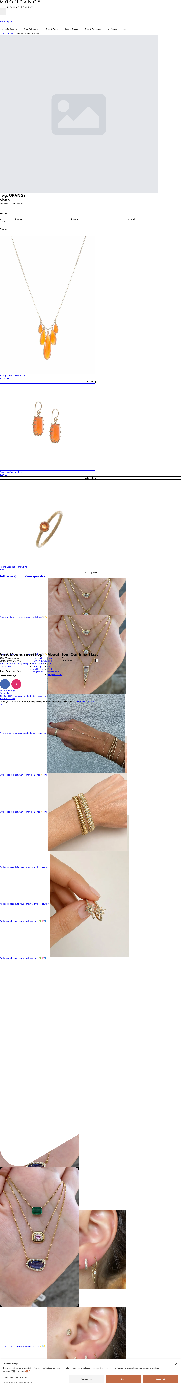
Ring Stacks (38, 671)
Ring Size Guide (55, 674)
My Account (112, 29)
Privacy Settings (7, 690)
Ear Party (37, 666)
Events (51, 663)
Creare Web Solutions (84, 701)
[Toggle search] (3, 11)
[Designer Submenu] (123, 219)
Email (65, 658)
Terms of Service (7, 698)
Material (131, 219)
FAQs (124, 29)
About (50, 658)
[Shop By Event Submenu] (60, 29)
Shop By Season (71, 29)
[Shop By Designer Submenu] (41, 29)
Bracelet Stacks (40, 663)
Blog (50, 660)
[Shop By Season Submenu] (80, 29)
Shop (10, 33)
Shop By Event (52, 29)
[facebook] (5, 684)
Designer (75, 219)
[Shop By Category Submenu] (19, 29)
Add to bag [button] (90, 381)
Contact (51, 669)
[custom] (28, 684)
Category (18, 219)
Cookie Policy (6, 695)
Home (3, 33)
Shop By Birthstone (93, 29)
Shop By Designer (31, 29)
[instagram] (16, 684)
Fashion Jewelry (40, 660)
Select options (90, 572)
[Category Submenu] (66, 219)
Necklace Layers (40, 669)
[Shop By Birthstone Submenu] (103, 29)
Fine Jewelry (38, 658)
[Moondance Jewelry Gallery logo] (20, 4)
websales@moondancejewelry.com (16, 663)
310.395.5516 (6, 666)
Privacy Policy (6, 693)
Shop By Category (9, 29)
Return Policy (54, 671)
